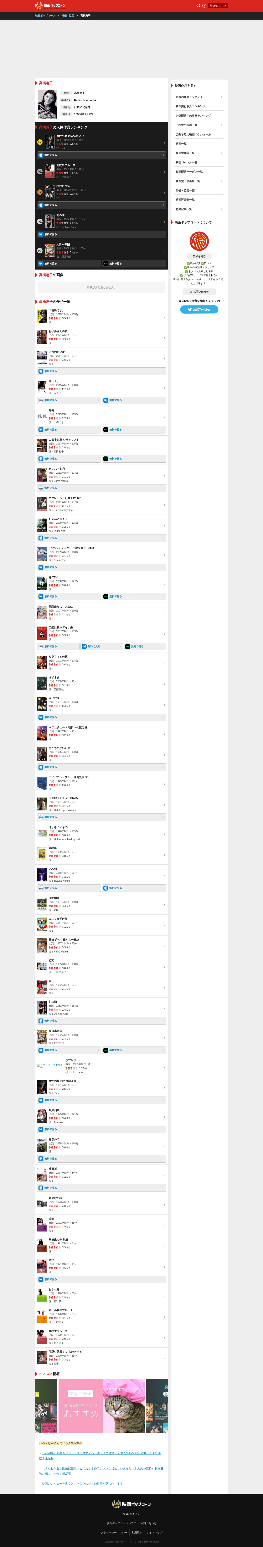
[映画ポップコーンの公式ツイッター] (199, 309)
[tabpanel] (102, 1406)
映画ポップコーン (45, 15)
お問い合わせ (201, 291)
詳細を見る (199, 256)
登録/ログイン (218, 5)
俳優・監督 (68, 15)
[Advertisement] (131, 49)
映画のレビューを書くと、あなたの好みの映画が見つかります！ (84, 1483)
